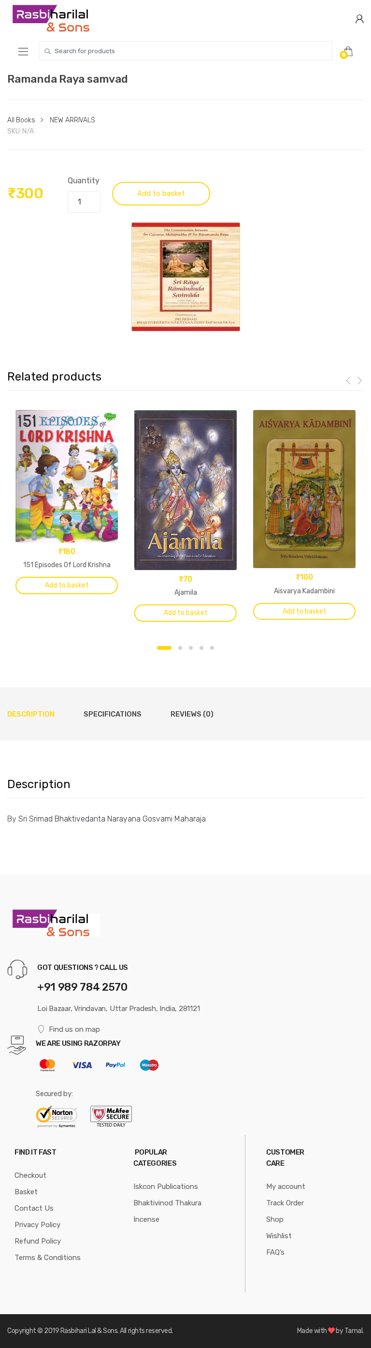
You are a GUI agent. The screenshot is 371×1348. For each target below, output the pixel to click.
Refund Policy (37, 1241)
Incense (146, 1219)
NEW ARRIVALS (72, 120)
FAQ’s (275, 1252)
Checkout (30, 1175)
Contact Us (34, 1208)
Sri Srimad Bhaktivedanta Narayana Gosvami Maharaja (112, 818)
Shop (275, 1219)
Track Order (285, 1203)
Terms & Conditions (47, 1257)
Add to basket (161, 193)
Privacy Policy (37, 1224)
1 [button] (164, 648)
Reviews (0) (192, 714)
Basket (26, 1191)
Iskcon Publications (165, 1186)
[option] (185, 276)
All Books (21, 120)
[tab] (31, 714)
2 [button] (180, 648)
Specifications (113, 714)
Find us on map (74, 1029)
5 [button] (212, 648)
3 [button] (191, 648)
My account (285, 1186)
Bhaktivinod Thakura (167, 1203)
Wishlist (279, 1235)
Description (31, 714)
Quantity (84, 180)
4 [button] (201, 648)
